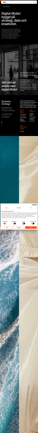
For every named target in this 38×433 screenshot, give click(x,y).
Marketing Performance (8, 109)
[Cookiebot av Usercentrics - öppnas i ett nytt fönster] (32, 205)
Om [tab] (31, 207)
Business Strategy (6, 102)
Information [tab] (19, 207)
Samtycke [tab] (6, 207)
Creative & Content (6, 115)
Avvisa (7, 227)
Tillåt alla (31, 227)
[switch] (14, 223)
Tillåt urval (19, 227)
